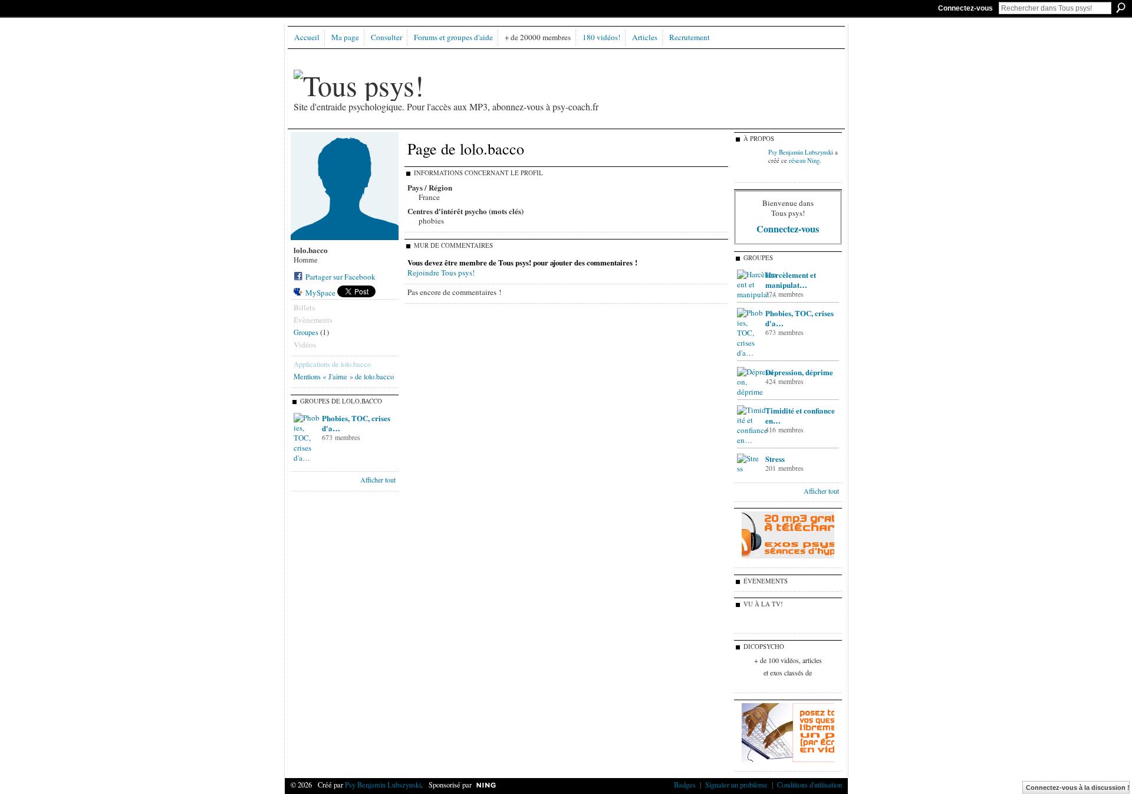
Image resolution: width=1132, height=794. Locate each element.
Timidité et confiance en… (800, 415)
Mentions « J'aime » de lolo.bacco (344, 376)
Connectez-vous (965, 8)
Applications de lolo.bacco (332, 364)
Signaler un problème (736, 784)
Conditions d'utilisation (809, 784)
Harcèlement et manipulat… (790, 279)
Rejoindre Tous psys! (441, 272)
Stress (775, 458)
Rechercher (1121, 7)
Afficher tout (378, 479)
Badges (685, 784)
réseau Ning (804, 160)
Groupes (306, 332)
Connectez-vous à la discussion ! (1078, 787)
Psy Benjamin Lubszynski (800, 152)
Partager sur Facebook (340, 276)
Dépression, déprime (799, 372)
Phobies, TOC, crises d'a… (356, 423)
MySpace (320, 292)
